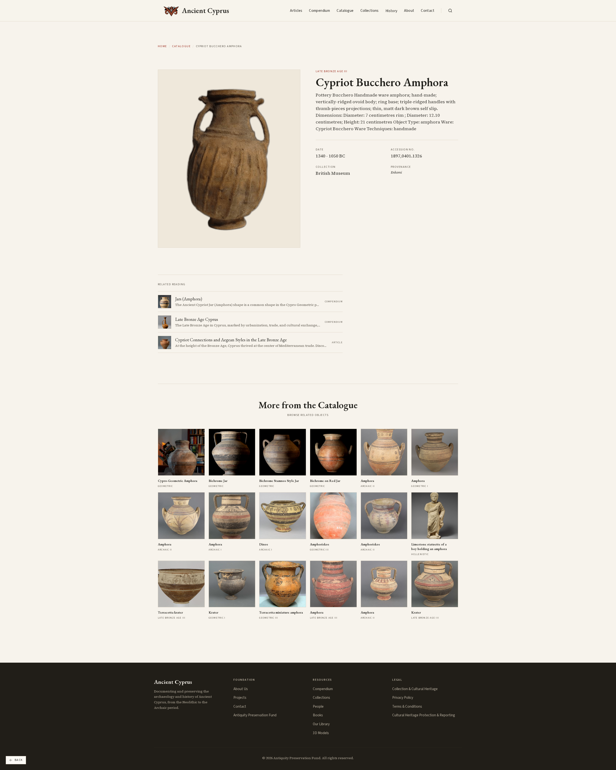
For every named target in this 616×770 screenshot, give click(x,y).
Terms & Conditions (407, 706)
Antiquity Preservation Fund (254, 715)
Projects (239, 697)
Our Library (321, 724)
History (391, 10)
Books (318, 715)
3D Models (321, 733)
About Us (240, 689)
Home (162, 46)
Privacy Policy (402, 697)
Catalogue (345, 10)
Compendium (319, 10)
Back (19, 760)
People (318, 706)
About (409, 10)
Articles (296, 10)
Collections (369, 10)
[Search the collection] (450, 10)
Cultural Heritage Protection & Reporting (423, 715)
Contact (427, 10)
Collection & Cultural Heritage (415, 689)
